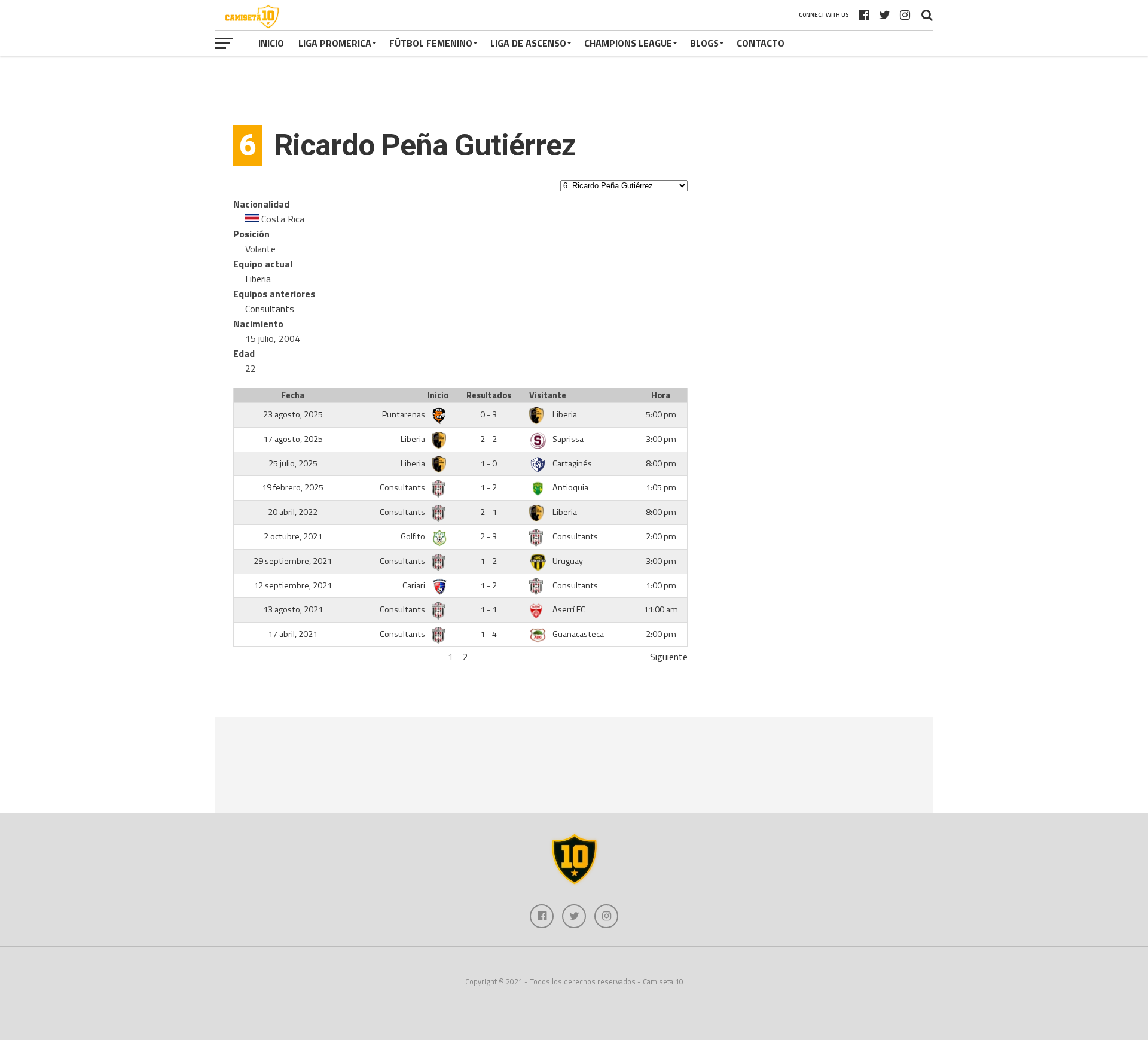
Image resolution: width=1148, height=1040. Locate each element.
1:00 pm (661, 585)
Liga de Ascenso (528, 43)
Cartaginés (572, 463)
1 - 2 (488, 487)
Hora (660, 395)
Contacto (760, 43)
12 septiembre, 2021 (293, 585)
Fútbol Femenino (430, 43)
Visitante (547, 395)
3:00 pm (661, 439)
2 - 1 (488, 512)
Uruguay (567, 561)
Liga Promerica (334, 43)
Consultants (269, 308)
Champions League (628, 43)
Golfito (414, 536)
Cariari (414, 585)
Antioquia (570, 487)
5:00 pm (661, 414)
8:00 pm (661, 463)
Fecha (292, 395)
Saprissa (568, 439)
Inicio (271, 43)
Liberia (258, 279)
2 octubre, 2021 (293, 536)
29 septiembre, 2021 (293, 561)
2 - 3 (488, 536)
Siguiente (669, 656)
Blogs (704, 43)
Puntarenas (404, 414)
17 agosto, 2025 (293, 439)
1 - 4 (488, 634)
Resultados (488, 395)
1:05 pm (661, 487)
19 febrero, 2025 (292, 487)
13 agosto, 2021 (293, 609)
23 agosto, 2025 (293, 414)
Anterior (249, 656)
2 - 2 (488, 439)
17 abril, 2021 (292, 634)
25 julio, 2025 (292, 463)
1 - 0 (488, 463)
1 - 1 (488, 609)
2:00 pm (661, 536)
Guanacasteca (578, 634)
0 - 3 (488, 414)
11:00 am (660, 609)
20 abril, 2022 (292, 512)
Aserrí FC (568, 609)
